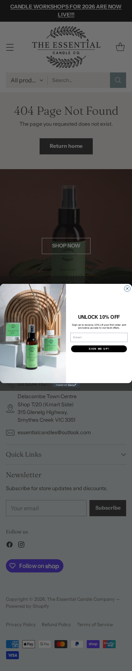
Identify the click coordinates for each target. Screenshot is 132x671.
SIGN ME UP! (99, 348)
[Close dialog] (127, 289)
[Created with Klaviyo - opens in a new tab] (66, 385)
